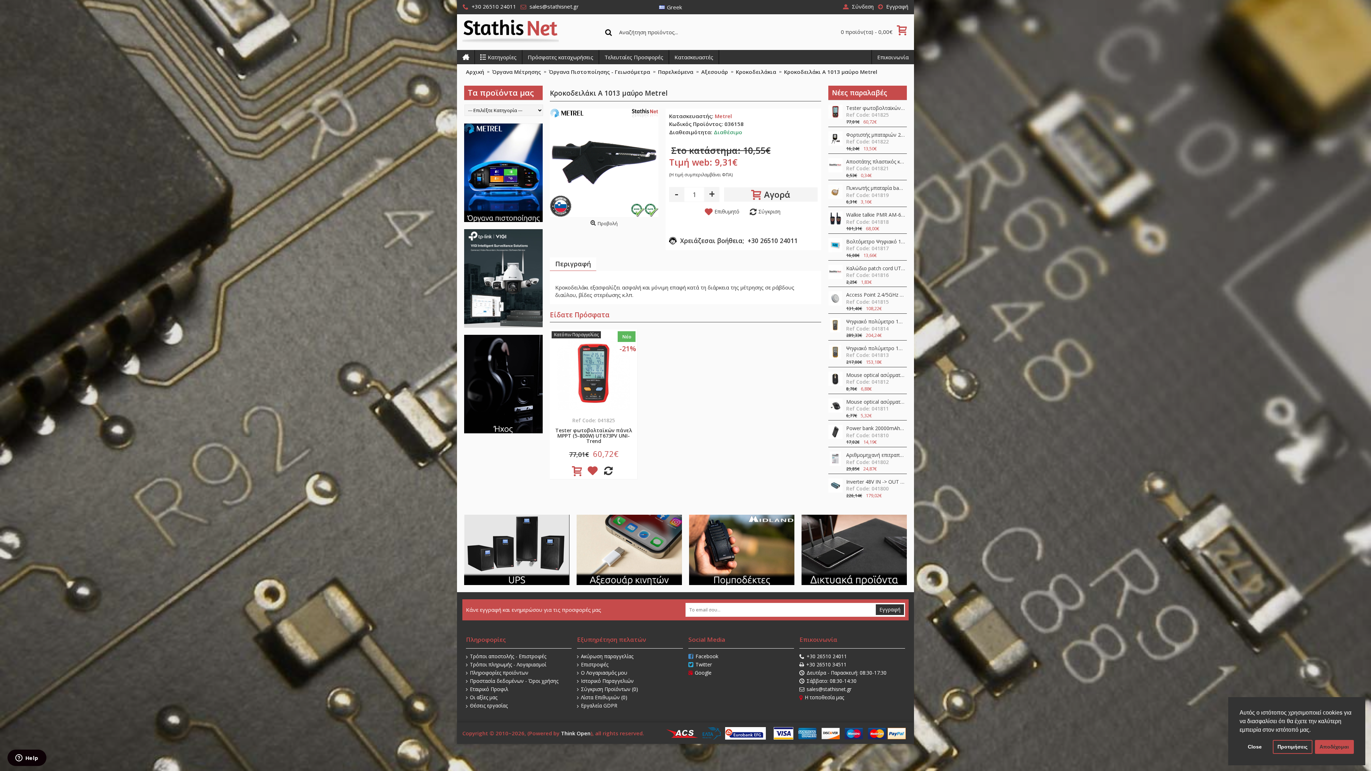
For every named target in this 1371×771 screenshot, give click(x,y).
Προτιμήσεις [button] (1292, 747)
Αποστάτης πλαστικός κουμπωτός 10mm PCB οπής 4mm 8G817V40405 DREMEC (875, 162)
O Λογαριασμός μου (604, 672)
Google (703, 672)
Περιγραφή (573, 263)
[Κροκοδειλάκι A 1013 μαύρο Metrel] (604, 163)
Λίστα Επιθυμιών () (604, 697)
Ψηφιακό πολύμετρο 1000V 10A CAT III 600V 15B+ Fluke (875, 349)
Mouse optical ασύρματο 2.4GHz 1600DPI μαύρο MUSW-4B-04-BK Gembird (875, 402)
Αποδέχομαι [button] (1334, 747)
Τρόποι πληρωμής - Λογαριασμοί (508, 664)
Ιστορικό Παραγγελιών (607, 680)
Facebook (706, 656)
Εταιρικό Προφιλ (489, 689)
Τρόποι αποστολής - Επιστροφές (508, 656)
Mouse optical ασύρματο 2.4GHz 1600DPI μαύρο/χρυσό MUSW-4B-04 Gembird (875, 375)
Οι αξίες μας (483, 697)
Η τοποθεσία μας (824, 697)
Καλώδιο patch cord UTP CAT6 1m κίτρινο (875, 269)
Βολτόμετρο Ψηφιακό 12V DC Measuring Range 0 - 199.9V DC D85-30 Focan (875, 242)
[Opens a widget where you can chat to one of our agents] (26, 758)
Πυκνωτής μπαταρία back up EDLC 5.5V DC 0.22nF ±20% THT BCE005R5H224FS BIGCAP (875, 188)
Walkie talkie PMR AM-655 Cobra (875, 215)
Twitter (703, 664)
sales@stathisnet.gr (829, 689)
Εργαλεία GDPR (599, 705)
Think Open (576, 733)
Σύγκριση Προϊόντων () (609, 689)
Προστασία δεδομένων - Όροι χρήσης (514, 680)
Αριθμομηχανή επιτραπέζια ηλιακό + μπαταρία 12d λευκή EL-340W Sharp (875, 455)
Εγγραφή (889, 609)
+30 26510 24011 (827, 656)
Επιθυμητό (726, 211)
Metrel (723, 116)
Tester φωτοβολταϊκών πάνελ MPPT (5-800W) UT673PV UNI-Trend (875, 108)
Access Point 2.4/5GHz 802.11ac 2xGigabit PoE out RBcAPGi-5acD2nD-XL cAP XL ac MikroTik (875, 295)
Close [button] (1255, 747)
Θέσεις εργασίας (489, 705)
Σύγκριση (769, 211)
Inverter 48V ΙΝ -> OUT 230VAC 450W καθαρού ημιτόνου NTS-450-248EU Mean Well (875, 482)
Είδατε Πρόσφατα (579, 314)
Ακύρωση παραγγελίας (607, 656)
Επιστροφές (594, 664)
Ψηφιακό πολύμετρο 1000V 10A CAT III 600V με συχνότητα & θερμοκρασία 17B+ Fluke (875, 322)
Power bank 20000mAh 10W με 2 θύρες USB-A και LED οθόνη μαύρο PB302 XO (875, 428)
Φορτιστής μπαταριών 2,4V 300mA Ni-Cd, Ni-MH (875, 135)
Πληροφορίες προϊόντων (499, 672)
